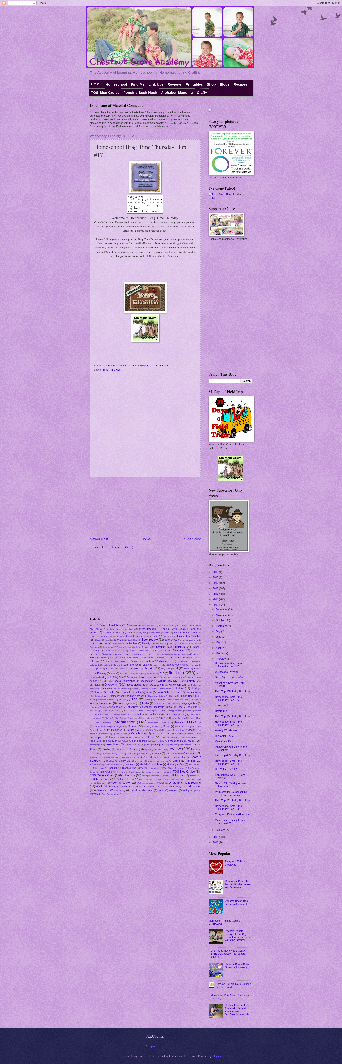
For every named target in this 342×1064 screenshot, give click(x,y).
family (186, 669)
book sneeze (172, 640)
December (222, 609)
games (93, 681)
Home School (104, 692)
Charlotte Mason (124, 647)
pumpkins (172, 745)
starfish (144, 764)
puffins (147, 745)
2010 (216, 842)
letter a (107, 711)
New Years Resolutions (173, 730)
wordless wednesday (169, 786)
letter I (159, 710)
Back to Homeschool (185, 632)
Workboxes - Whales (227, 671)
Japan (147, 700)
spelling (190, 760)
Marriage (134, 718)
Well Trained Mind (145, 783)
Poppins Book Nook (140, 92)
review (174, 748)
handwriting (192, 685)
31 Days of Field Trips (108, 625)
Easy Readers (160, 665)
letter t (107, 714)
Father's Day (126, 673)
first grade (105, 677)
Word (151, 787)
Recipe (133, 749)
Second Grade (151, 757)
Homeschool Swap (156, 696)
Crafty (202, 92)
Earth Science (131, 665)
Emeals (109, 668)
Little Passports (175, 714)
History (179, 688)
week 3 (93, 783)
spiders (94, 764)
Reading (106, 749)
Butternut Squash (164, 643)
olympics (105, 734)
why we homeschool (123, 786)
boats (107, 640)
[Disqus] (145, 423)
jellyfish (158, 700)
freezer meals (168, 677)
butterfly (146, 643)
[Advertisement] (145, 507)
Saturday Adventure (139, 753)
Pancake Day (191, 734)
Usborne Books (102, 779)
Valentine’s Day (224, 741)
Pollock (125, 741)
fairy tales (165, 669)
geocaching (147, 681)
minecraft (107, 723)
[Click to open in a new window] (145, 312)
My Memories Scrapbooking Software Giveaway (231, 793)
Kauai (195, 700)
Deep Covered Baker (115, 661)
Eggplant (97, 669)
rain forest (186, 745)
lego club (192, 707)
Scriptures (105, 757)
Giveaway (111, 684)
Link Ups (155, 84)
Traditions (154, 776)
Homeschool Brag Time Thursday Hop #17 (228, 665)
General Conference (123, 680)
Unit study (178, 775)
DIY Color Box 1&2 (226, 769)
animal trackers (147, 628)
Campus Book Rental (187, 643)
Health (106, 688)
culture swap (147, 658)
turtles (165, 776)
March (220, 653)
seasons (134, 757)
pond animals (139, 741)
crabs (103, 658)
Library (127, 714)
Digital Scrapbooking (142, 661)
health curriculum (121, 689)
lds (170, 706)
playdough (111, 741)
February (221, 658)
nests (142, 730)
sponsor (130, 764)
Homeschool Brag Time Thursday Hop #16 (228, 698)
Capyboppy (107, 647)
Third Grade (105, 772)
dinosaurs (164, 661)
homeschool (100, 696)
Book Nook (133, 640)
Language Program (99, 707)
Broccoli (118, 643)
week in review (120, 782)
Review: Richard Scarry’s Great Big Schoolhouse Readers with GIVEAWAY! (237, 935)
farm (113, 673)
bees (129, 636)
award (118, 632)
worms (161, 790)
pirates (97, 741)
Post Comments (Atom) (119, 547)
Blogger (216, 1056)
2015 (216, 588)
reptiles (148, 749)
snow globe (162, 761)
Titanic (148, 772)
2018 (216, 572)
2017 (216, 577)
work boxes (193, 786)
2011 (216, 837)
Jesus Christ (172, 700)
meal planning (178, 718)
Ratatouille (221, 710)
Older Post (192, 539)
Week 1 (183, 779)
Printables (194, 84)
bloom (98, 640)
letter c (129, 710)
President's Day (133, 745)
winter (142, 786)
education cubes (179, 665)
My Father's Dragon (184, 726)
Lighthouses (155, 714)
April (219, 647)
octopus (93, 734)
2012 (216, 604)
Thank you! (221, 705)
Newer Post (99, 539)
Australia (107, 633)
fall (176, 668)
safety (123, 753)
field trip (176, 672)
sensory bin (179, 757)
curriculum (174, 657)
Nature (130, 729)
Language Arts (189, 703)
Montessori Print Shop (188, 722)
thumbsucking (135, 772)
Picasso (184, 737)
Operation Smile (120, 734)
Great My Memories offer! (229, 677)
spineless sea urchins (112, 764)
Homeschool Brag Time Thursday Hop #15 (228, 723)
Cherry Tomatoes (143, 647)
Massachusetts (148, 718)
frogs (181, 677)
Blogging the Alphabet (188, 636)
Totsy (144, 776)
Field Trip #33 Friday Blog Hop (232, 755)
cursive (189, 658)
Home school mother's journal (136, 692)
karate (185, 700)
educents (196, 665)
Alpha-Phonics (96, 629)
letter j (170, 711)
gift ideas (95, 685)
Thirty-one (120, 772)
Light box (139, 714)
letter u (117, 714)
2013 (216, 599)
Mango (108, 718)
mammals (97, 718)
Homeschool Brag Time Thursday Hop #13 (228, 807)
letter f (150, 711)
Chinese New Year (115, 651)
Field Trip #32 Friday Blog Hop (232, 800)
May (218, 642)
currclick (160, 658)
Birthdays (167, 636)
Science (189, 753)
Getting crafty (187, 680)
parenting (115, 737)
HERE (212, 198)
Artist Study (179, 628)
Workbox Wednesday (111, 790)
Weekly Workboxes (226, 730)
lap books (116, 707)
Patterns (127, 737)
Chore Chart (160, 650)
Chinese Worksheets (138, 651)
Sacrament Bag (110, 753)
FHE (162, 673)
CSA (120, 658)
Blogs (225, 84)
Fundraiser (193, 677)
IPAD (134, 699)
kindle (145, 703)
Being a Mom (142, 636)
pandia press (97, 737)
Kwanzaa (159, 703)
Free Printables (147, 677)
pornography (96, 745)
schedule (157, 753)
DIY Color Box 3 (224, 735)
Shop (211, 84)
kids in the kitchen (101, 703)
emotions (122, 669)
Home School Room (168, 692)
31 (91, 625)
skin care (139, 761)
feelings (139, 673)
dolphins (106, 665)
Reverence (160, 749)
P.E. (168, 733)
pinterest (196, 737)
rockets (96, 753)
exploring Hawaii (141, 668)
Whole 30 (101, 786)
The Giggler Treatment (173, 768)
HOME (96, 84)
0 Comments (161, 365)
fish (121, 677)
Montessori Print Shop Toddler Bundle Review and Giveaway (238, 884)
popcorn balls (158, 741)
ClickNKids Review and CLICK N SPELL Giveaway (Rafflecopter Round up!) (228, 953)
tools (157, 772)
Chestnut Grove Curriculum (169, 646)
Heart (135, 689)
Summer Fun (195, 764)
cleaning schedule (112, 654)
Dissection (182, 661)
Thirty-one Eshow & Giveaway (232, 814)
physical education (168, 737)
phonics (151, 737)
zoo (124, 794)
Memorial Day (194, 718)
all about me (192, 625)
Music (166, 726)
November (222, 615)
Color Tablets (162, 654)
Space (176, 760)
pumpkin (159, 744)
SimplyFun (124, 761)
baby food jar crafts (160, 633)
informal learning (107, 700)
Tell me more (98, 768)
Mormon (132, 726)
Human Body (187, 696)
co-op (149, 654)
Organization (138, 733)
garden (105, 681)
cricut (111, 658)
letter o (189, 711)
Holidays (196, 688)
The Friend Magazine (150, 768)
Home (146, 539)
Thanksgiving (129, 768)
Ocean (191, 729)
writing (186, 790)
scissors (93, 757)
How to (172, 696)
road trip (197, 749)
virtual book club (146, 779)
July (218, 631)
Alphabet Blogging (177, 92)
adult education (166, 625)
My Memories (114, 730)
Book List (118, 640)
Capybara (94, 647)
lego (180, 707)
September (222, 625)
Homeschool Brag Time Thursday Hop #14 (228, 762)
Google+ (150, 1046)
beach (119, 636)
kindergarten (127, 703)
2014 (216, 594)
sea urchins (120, 757)
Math (162, 717)
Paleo (177, 733)
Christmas (178, 650)
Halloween (174, 684)
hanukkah (94, 689)
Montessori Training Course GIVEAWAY (230, 821)
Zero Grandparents (110, 794)
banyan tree (106, 636)
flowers (131, 677)
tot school (129, 775)
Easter (146, 665)
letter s (98, 714)
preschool (112, 744)
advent (180, 625)
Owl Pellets (157, 734)
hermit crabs (165, 689)
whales (160, 783)
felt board (151, 673)
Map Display (120, 718)
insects (122, 700)
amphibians (129, 629)
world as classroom (142, 790)
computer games (179, 654)
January (221, 829)
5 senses (132, 625)
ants (165, 629)
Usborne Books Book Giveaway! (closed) (237, 902)
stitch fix (157, 764)
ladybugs (172, 703)
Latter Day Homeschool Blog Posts (145, 707)
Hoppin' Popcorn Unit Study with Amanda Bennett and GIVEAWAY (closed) (237, 1010)
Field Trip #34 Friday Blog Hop (232, 716)
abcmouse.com (148, 625)
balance (93, 636)
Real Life (121, 749)
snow (150, 761)
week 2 (194, 779)
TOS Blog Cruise (105, 92)
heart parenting (149, 689)
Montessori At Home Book (160, 723)
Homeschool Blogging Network (127, 696)
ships (111, 761)
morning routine (151, 726)
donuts (117, 665)
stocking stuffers (175, 764)
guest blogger (134, 684)
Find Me (137, 84)
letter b (117, 710)
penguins (139, 737)
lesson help (95, 711)
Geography (165, 680)
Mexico (96, 723)
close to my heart (134, 654)
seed (166, 757)
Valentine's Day (125, 779)
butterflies (131, 643)
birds (155, 636)
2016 (216, 582)
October (221, 620)
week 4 (103, 783)
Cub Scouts (132, 658)
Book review (150, 639)
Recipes (240, 84)
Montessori (125, 722)
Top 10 (166, 772)
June (219, 636)
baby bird (141, 633)
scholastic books (173, 753)
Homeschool (116, 84)
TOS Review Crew (102, 775)
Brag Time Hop (111, 369)
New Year (153, 730)
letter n (179, 711)
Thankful (112, 768)
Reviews (174, 84)
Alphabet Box (113, 629)
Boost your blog (190, 640)
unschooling (195, 776)
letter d (140, 711)
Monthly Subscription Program (109, 726)
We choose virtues (166, 779)
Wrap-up (173, 790)
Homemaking (193, 692)
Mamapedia (195, 714)
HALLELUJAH (156, 685)
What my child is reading (185, 782)
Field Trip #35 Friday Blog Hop (232, 691)
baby (129, 632)
